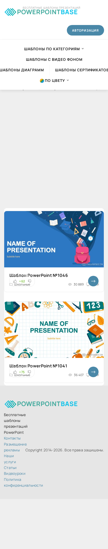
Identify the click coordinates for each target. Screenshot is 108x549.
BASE (47, 11)
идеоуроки (14, 473)
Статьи (10, 467)
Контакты (12, 438)
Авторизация (85, 30)
